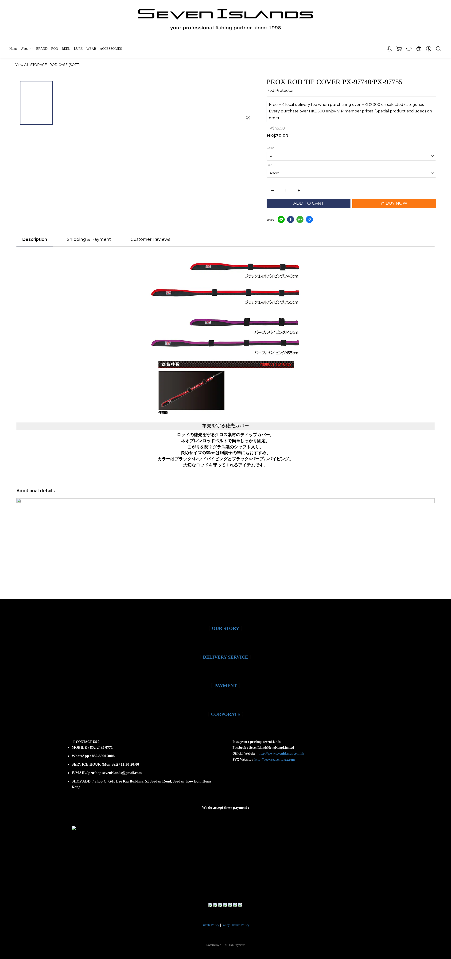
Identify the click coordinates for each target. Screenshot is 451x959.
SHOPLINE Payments (232, 945)
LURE (78, 48)
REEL (66, 48)
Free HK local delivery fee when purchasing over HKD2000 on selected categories (346, 104)
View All (21, 65)
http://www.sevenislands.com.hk (281, 753)
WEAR (91, 48)
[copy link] (309, 219)
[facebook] (290, 219)
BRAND (41, 48)
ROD (54, 48)
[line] (281, 219)
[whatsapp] (299, 219)
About (25, 48)
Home (13, 48)
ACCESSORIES (111, 48)
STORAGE (38, 65)
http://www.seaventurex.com (274, 759)
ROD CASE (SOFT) (64, 65)
